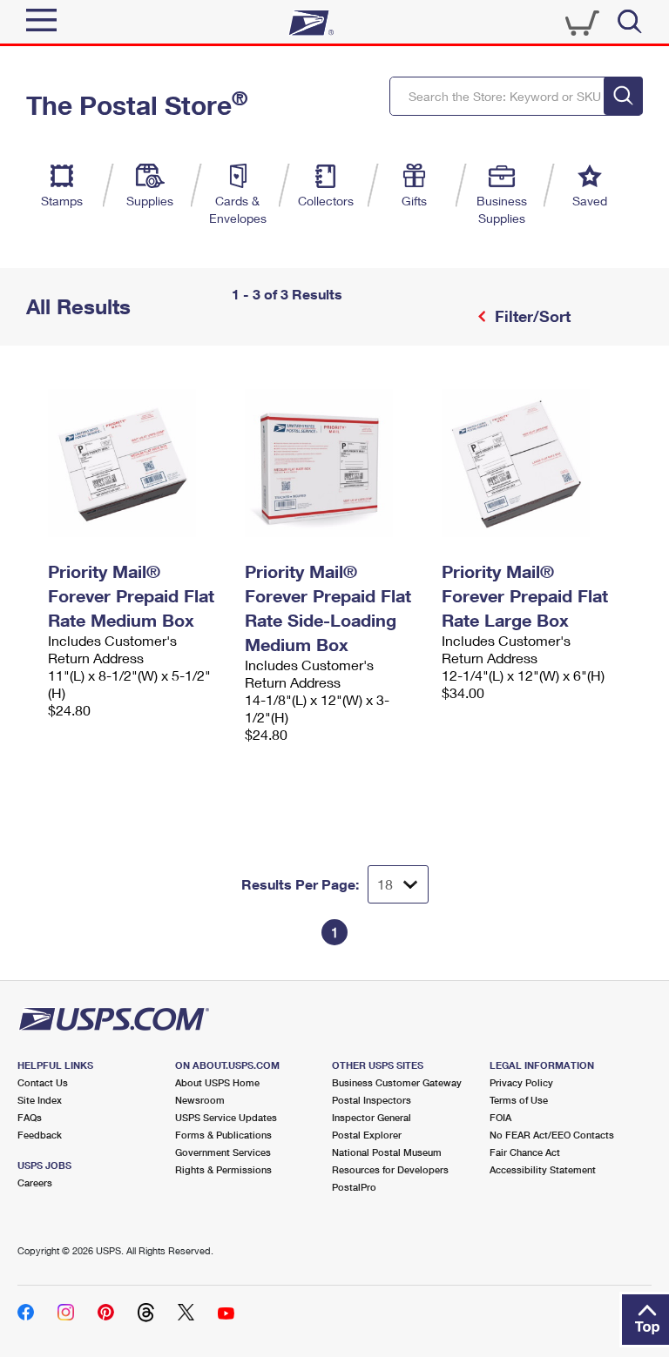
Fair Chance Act (525, 1152)
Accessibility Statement (543, 1169)
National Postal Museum (387, 1152)
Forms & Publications (223, 1134)
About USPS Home (217, 1082)
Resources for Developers (390, 1169)
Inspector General (371, 1117)
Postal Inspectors (371, 1099)
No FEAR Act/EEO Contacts (552, 1134)
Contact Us (42, 1082)
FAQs (29, 1117)
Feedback (39, 1134)
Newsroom (200, 1099)
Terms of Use (519, 1099)
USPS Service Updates (226, 1117)
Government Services (223, 1152)
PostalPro (354, 1186)
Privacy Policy (521, 1082)
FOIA (500, 1117)
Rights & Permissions (223, 1169)
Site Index (39, 1099)
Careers (34, 1182)
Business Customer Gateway (397, 1082)
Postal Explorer (367, 1134)
